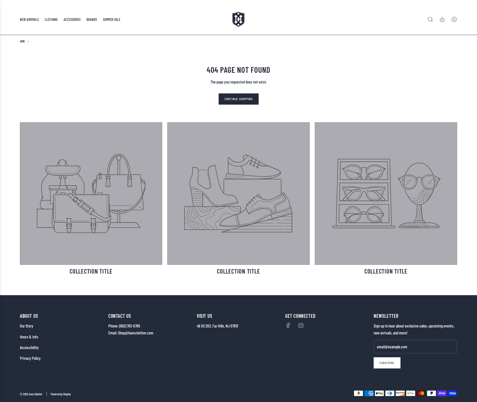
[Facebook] (288, 325)
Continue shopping (239, 99)
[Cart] (442, 19)
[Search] (430, 19)
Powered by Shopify (61, 394)
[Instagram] (301, 325)
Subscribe (387, 363)
